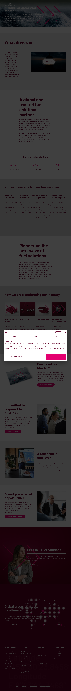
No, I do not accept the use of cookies (15, 356)
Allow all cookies (56, 356)
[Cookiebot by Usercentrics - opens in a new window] (56, 332)
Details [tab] (35, 336)
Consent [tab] (15, 336)
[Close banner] (65, 332)
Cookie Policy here (24, 350)
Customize (34, 356)
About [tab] (56, 336)
